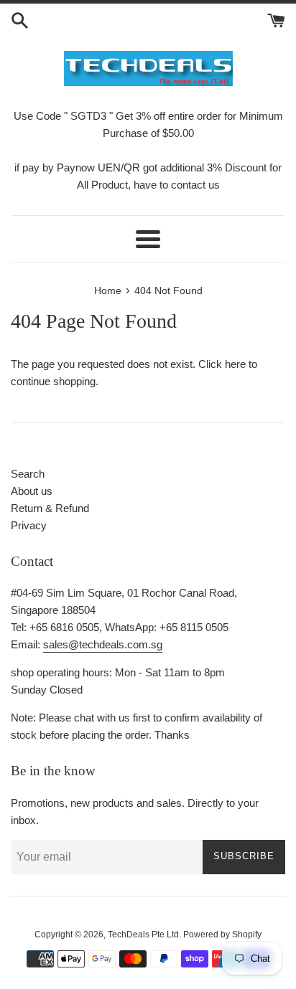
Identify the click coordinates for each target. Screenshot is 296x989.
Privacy (29, 525)
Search (28, 474)
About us (31, 491)
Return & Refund (50, 508)
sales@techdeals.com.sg (102, 644)
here (235, 364)
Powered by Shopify (222, 934)
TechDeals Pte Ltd (143, 934)
